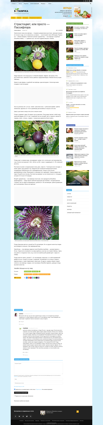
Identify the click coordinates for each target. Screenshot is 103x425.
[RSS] (91, 1)
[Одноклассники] (29, 278)
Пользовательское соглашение (58, 420)
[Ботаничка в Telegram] (87, 1)
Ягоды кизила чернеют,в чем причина (74, 84)
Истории (69, 200)
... (39, 271)
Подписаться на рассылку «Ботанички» (24, 396)
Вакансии (37, 420)
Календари (25, 17)
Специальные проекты (35, 17)
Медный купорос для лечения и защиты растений (77, 114)
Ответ (49, 3)
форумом (16, 376)
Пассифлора (27, 271)
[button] (90, 3)
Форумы (43, 3)
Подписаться (39, 389)
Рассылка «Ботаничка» (29, 420)
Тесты (20, 3)
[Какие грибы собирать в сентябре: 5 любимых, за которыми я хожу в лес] (69, 42)
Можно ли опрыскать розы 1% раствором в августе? (77, 116)
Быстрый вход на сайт (19, 386)
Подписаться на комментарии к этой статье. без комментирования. (34, 389)
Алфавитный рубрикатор (74, 212)
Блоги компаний (34, 3)
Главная (13, 17)
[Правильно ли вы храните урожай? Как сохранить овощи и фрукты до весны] (69, 57)
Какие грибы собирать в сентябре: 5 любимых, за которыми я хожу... (80, 42)
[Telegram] (32, 278)
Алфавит (19, 17)
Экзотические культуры (44, 274)
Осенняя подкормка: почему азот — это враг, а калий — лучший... (80, 139)
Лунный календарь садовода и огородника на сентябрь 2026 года (81, 50)
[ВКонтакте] (27, 278)
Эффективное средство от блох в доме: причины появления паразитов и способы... (81, 156)
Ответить (22, 324)
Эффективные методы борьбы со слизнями (76, 70)
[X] (36, 278)
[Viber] (38, 278)
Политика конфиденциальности (72, 420)
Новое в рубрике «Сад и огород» (74, 23)
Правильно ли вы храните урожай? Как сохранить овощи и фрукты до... (81, 57)
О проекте (21, 420)
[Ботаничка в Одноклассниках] (84, 1)
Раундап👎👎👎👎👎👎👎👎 (72, 107)
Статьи (13, 3)
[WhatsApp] (34, 278)
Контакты (82, 420)
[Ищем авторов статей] (77, 178)
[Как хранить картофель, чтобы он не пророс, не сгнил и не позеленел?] (69, 28)
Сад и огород (16, 21)
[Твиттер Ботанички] (89, 1)
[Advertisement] (38, 294)
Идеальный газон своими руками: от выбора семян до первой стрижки (80, 163)
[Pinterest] (31, 278)
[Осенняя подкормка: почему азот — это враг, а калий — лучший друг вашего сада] (69, 139)
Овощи (22, 21)
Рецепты (26, 3)
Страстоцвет (35, 271)
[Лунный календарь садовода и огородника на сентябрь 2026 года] (69, 50)
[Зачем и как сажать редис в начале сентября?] (69, 35)
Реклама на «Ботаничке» (46, 420)
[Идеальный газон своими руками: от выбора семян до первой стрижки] (69, 163)
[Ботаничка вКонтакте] (86, 1)
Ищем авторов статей (73, 183)
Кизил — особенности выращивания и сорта (76, 83)
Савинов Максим (17, 30)
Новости (69, 196)
